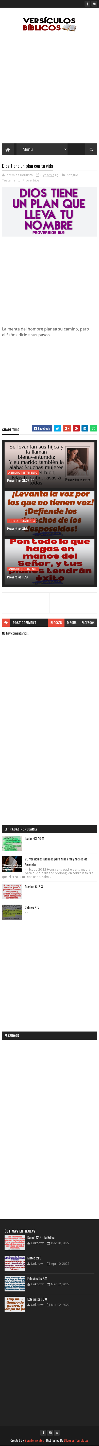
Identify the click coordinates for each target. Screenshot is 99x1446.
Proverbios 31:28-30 (20, 480)
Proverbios (31, 180)
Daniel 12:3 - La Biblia (41, 1237)
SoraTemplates (34, 1440)
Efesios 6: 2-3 (34, 886)
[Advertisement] (49, 88)
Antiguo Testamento (23, 472)
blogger (56, 622)
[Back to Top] (57, 1433)
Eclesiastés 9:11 (37, 1278)
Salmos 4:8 (32, 907)
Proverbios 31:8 (17, 528)
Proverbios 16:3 (17, 576)
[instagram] (94, 4)
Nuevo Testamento (21, 521)
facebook (88, 622)
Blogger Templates (76, 1440)
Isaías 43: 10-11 (34, 838)
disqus (72, 622)
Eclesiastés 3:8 (37, 1299)
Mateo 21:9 (34, 1257)
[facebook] (87, 4)
